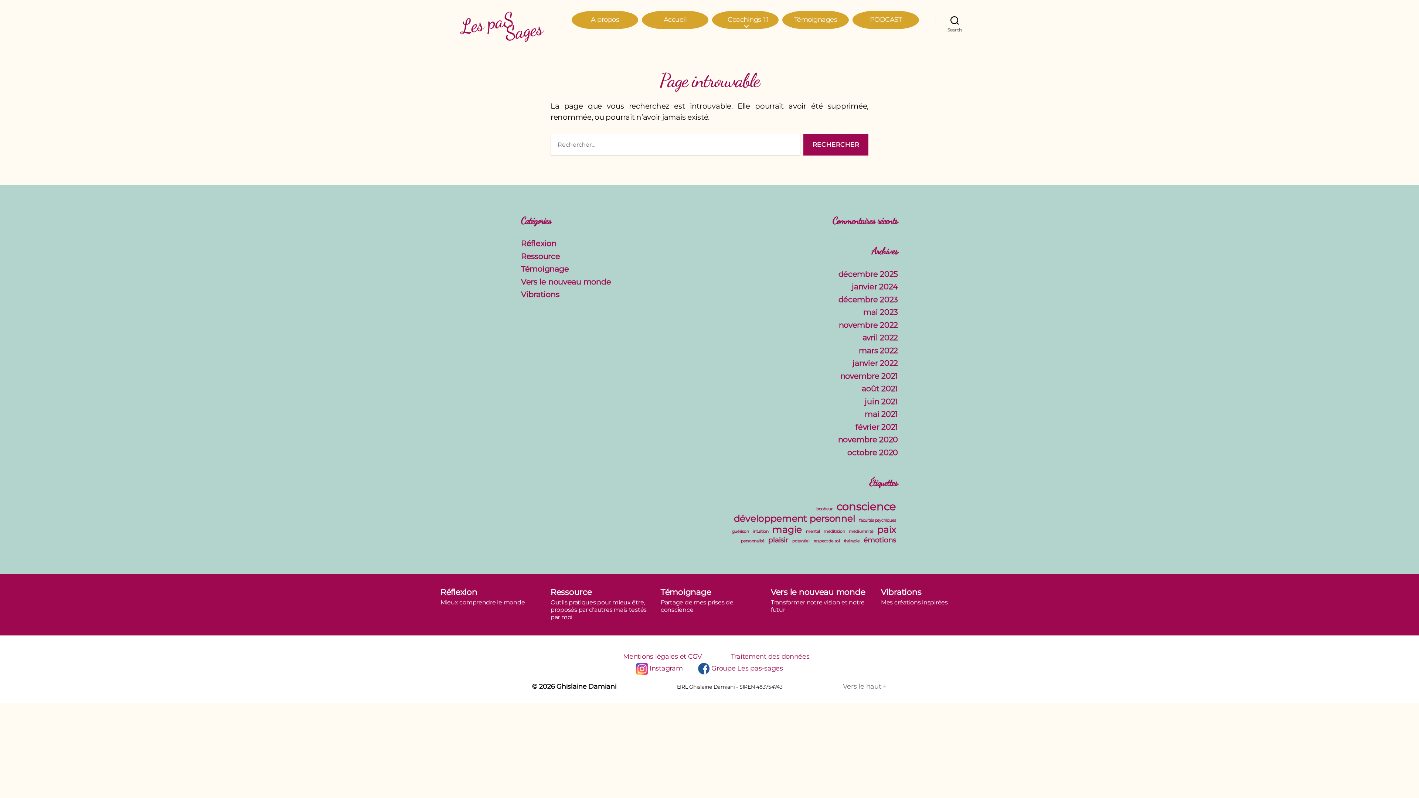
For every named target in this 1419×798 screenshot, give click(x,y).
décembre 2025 (868, 274)
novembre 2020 (868, 439)
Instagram (666, 668)
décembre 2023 (868, 299)
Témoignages (815, 20)
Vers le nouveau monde (566, 281)
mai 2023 (880, 312)
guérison (740, 531)
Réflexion (539, 243)
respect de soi (827, 541)
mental (813, 531)
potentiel (801, 541)
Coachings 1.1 (748, 20)
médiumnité (861, 531)
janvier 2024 (875, 286)
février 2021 (876, 427)
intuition (761, 531)
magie (787, 529)
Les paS (501, 22)
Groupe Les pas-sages (747, 668)
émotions (880, 540)
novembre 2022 (868, 325)
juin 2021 (881, 401)
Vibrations (540, 294)
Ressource (540, 256)
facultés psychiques (877, 520)
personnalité (753, 541)
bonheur (824, 509)
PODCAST (886, 20)
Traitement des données (770, 656)
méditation (834, 531)
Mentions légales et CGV (662, 656)
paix (886, 529)
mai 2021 (881, 414)
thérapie (852, 541)
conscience (866, 506)
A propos (605, 20)
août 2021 (880, 388)
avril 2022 (880, 337)
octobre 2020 (872, 452)
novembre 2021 (869, 376)
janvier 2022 (875, 363)
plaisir (778, 540)
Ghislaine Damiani (586, 686)
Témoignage (545, 268)
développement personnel (794, 518)
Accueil (675, 20)
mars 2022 (878, 350)
